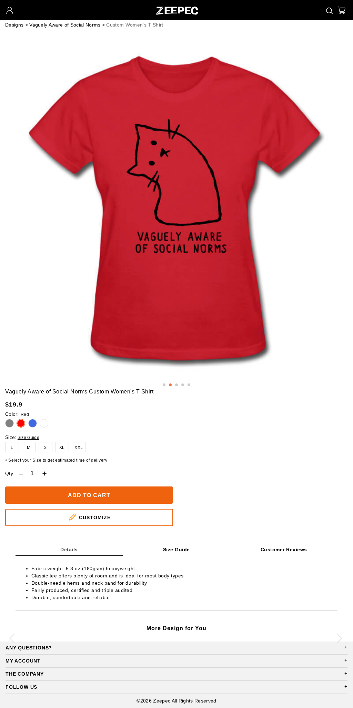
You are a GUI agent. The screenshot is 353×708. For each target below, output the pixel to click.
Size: (11, 437)
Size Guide (28, 437)
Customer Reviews (284, 549)
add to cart (89, 495)
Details (69, 549)
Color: (17, 414)
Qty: (9, 473)
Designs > (16, 25)
